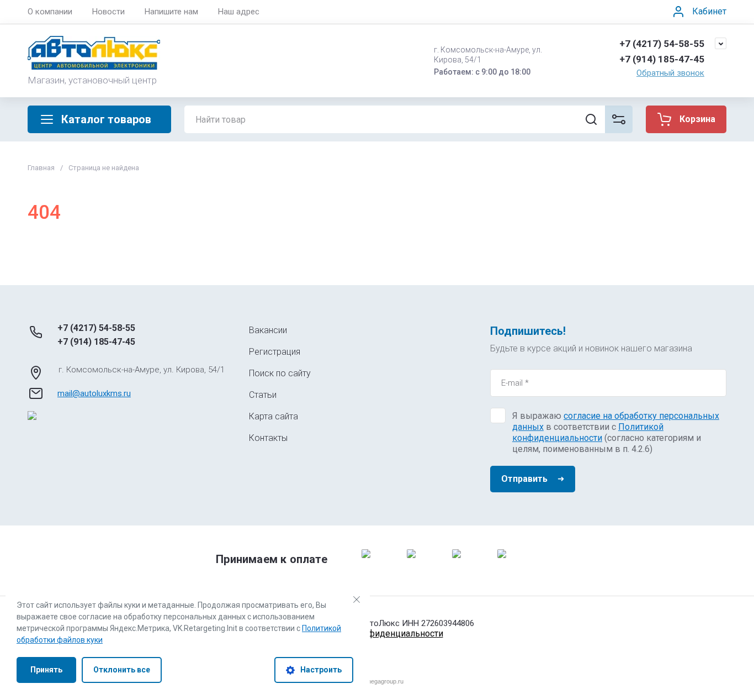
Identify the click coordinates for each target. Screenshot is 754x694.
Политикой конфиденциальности (587, 432)
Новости (108, 12)
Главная (41, 168)
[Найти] (591, 119)
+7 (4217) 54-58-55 (661, 43)
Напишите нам (171, 12)
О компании (50, 12)
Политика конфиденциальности (377, 633)
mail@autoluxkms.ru (94, 393)
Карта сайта (273, 416)
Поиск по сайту (280, 373)
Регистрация (274, 351)
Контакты (268, 438)
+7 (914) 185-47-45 (661, 59)
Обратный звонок (670, 73)
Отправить (524, 479)
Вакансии (268, 330)
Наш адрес (238, 12)
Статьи (263, 395)
